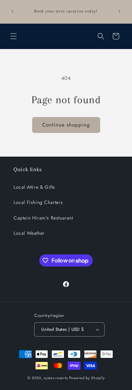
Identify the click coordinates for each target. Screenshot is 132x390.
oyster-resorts (56, 378)
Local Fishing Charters (38, 202)
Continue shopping (66, 125)
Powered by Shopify (87, 378)
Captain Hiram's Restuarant (43, 217)
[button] (13, 36)
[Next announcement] (119, 11)
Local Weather (29, 233)
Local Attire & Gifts (34, 187)
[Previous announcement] (12, 11)
